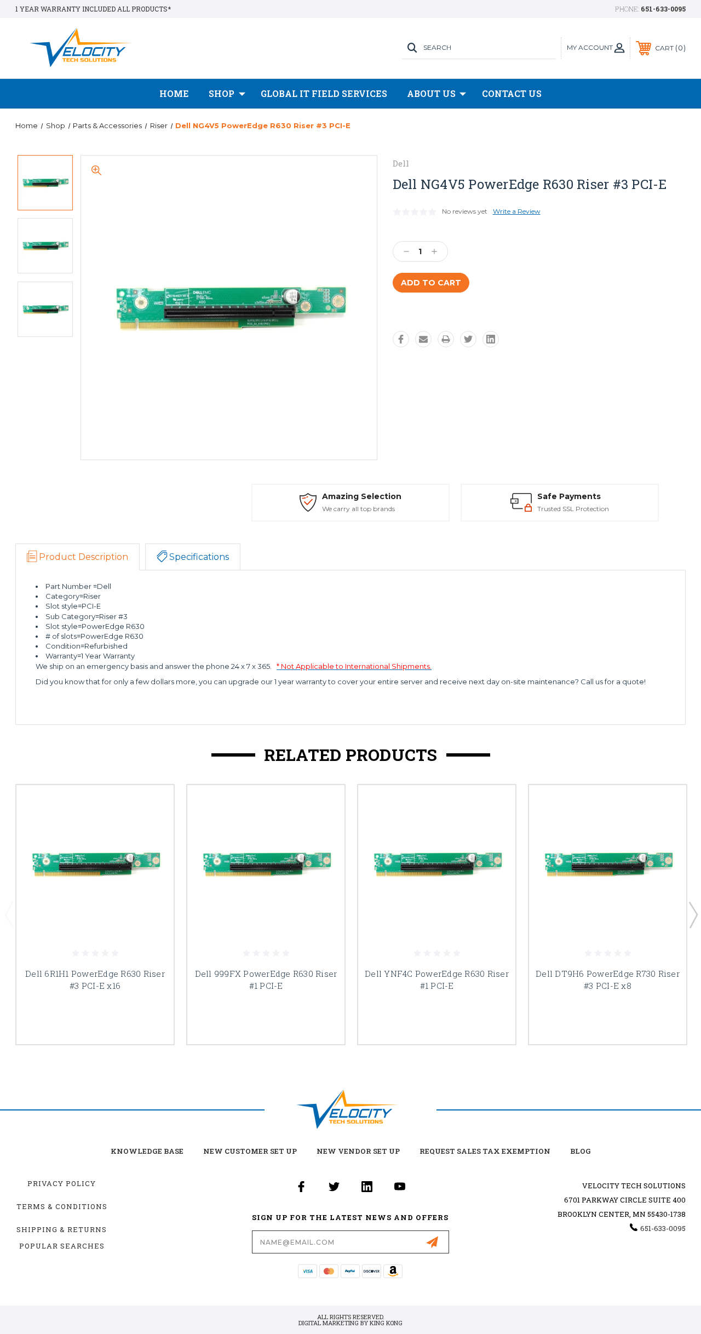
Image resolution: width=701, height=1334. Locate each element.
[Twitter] (468, 339)
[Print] (446, 339)
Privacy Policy (61, 1183)
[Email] (423, 339)
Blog (580, 1151)
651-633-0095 (663, 8)
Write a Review (517, 211)
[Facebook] (401, 339)
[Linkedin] (490, 339)
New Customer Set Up (250, 1151)
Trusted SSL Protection (573, 509)
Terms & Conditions (61, 1206)
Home (174, 93)
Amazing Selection (361, 496)
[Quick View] (152, 806)
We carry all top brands (358, 509)
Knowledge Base (147, 1151)
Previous (8, 914)
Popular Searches (62, 1246)
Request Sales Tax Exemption (485, 1151)
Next (692, 914)
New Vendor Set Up (358, 1151)
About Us (431, 93)
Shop (221, 93)
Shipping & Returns (61, 1229)
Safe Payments (569, 496)
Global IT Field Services (324, 93)
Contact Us (512, 93)
